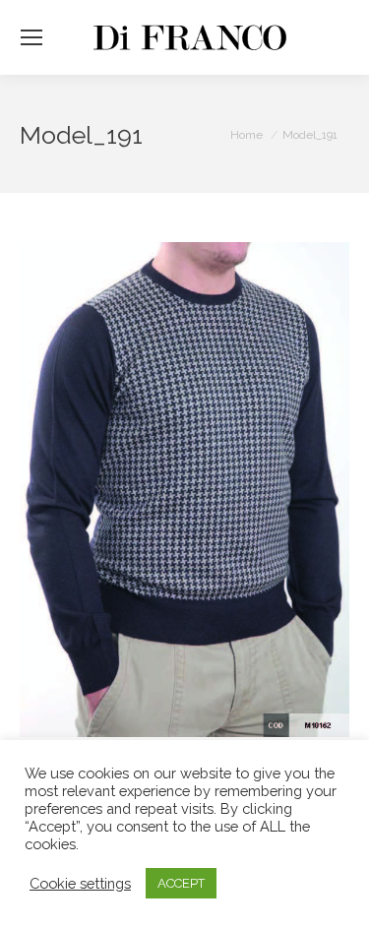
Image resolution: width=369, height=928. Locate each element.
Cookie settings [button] (80, 883)
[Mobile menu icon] (31, 37)
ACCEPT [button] (181, 883)
